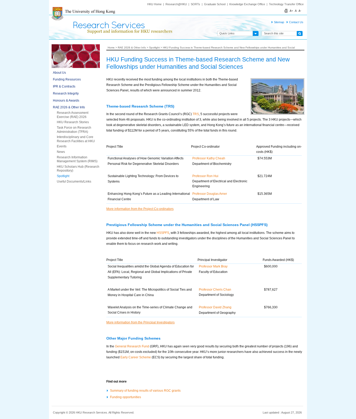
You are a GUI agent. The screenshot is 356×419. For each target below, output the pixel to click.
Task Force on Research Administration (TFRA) (74, 130)
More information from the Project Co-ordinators (140, 209)
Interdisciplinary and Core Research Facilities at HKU (76, 139)
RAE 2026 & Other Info (69, 107)
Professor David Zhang (215, 307)
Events (61, 146)
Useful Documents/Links (74, 181)
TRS (196, 114)
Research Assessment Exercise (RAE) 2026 (72, 115)
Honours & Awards (66, 100)
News (61, 152)
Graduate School (214, 4)
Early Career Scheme (135, 357)
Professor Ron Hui (205, 176)
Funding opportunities (125, 397)
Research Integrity (66, 93)
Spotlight (63, 176)
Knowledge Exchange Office (247, 4)
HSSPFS (163, 233)
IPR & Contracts (64, 86)
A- (299, 10)
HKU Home (154, 4)
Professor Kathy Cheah (208, 158)
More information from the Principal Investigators (140, 322)
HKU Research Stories (73, 122)
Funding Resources (67, 79)
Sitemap (279, 22)
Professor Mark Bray (213, 266)
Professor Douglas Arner (209, 194)
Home (111, 47)
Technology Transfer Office (286, 4)
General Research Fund (132, 346)
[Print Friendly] (286, 7)
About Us (59, 72)
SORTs (195, 4)
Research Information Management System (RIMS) (77, 159)
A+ (291, 10)
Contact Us (296, 22)
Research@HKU (176, 4)
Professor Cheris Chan (215, 289)
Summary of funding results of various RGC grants (145, 390)
